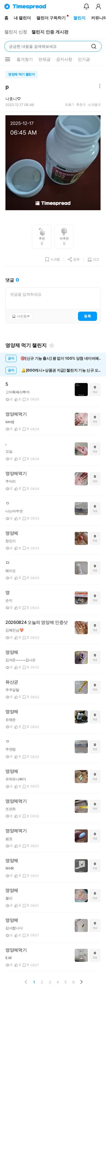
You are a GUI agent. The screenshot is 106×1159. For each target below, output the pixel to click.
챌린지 (79, 17)
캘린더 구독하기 (51, 17)
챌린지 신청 (15, 31)
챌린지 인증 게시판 (50, 31)
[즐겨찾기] (51, 345)
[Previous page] (26, 982)
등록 (87, 316)
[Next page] (81, 982)
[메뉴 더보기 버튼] (7, 59)
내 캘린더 (22, 17)
